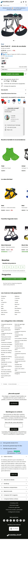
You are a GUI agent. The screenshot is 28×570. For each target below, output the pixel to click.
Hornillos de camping (6, 350)
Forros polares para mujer (6, 330)
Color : (4, 58)
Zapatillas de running (6, 362)
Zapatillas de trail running (5, 359)
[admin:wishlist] (25, 74)
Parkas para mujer (5, 327)
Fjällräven (17, 296)
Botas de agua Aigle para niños (20, 325)
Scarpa (16, 300)
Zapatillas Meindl (19, 344)
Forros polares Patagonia (18, 328)
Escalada (5, 384)
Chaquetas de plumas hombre (6, 334)
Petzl (16, 314)
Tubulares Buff (18, 366)
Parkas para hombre (6, 336)
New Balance (18, 308)
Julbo (16, 306)
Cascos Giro (18, 351)
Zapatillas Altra (18, 364)
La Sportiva (3, 302)
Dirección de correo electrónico (14, 422)
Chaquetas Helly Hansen (19, 335)
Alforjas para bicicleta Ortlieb (20, 362)
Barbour (3, 314)
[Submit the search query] (26, 5)
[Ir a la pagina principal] (2, 384)
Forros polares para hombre (6, 340)
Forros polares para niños (6, 376)
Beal (2, 44)
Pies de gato (4, 364)
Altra (2, 306)
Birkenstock (17, 312)
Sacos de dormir (5, 348)
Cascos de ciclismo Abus (19, 369)
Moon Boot (3, 310)
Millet (2, 308)
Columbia (17, 298)
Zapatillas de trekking (6, 356)
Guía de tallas (23, 66)
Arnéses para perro (19, 357)
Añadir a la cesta (12, 74)
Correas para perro (19, 359)
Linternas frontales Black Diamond (21, 341)
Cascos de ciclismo (6, 369)
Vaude (16, 302)
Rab (2, 300)
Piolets (2, 354)
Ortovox (3, 298)
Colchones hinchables (6, 344)
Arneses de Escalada (12, 384)
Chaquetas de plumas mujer (6, 325)
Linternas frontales (5, 346)
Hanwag (17, 310)
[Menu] (1, 5)
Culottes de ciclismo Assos (20, 349)
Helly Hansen (4, 312)
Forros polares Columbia (21, 338)
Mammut (17, 304)
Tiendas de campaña (6, 342)
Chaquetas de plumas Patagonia (20, 373)
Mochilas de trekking (6, 352)
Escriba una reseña (5, 48)
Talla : (2, 66)
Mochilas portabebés (6, 371)
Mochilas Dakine (19, 346)
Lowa (2, 304)
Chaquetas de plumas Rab (20, 354)
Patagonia (3, 296)
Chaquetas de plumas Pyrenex (20, 332)
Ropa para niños (5, 373)
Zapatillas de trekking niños (6, 367)
